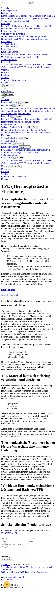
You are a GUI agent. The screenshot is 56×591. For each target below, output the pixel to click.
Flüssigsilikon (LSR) (22, 57)
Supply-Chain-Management (13, 80)
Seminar (5, 77)
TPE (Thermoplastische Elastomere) (35, 67)
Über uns (5, 70)
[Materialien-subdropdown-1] (18, 157)
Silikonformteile (19, 26)
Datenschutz (30, 572)
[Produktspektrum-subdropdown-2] (31, 127)
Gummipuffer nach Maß (12, 39)
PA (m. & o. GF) (37, 64)
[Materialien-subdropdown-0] (25, 147)
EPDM (4, 54)
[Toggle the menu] (16, 94)
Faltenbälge (6, 26)
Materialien (6, 49)
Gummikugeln (30, 39)
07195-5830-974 (10, 579)
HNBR (36, 57)
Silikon (9, 57)
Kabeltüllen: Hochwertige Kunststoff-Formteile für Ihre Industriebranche (28, 28)
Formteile (5, 23)
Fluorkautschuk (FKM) (24, 54)
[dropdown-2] (18, 143)
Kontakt (4, 82)
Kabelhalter (6, 41)
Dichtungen (6, 13)
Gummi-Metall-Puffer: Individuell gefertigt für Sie (23, 36)
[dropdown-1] (23, 102)
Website (5, 556)
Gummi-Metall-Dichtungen (31, 16)
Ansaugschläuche (35, 26)
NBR (10, 54)
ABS (3, 64)
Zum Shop (6, 91)
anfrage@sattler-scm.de (14, 577)
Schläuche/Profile (9, 44)
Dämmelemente (44, 39)
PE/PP (26, 64)
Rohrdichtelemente (9, 16)
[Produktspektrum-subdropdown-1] (16, 116)
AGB (22, 572)
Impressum (42, 572)
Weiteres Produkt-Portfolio (13, 34)
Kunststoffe (6, 62)
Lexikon (5, 75)
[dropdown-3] (16, 166)
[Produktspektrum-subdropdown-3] (23, 138)
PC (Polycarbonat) (14, 64)
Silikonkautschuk (9, 59)
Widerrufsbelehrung (10, 572)
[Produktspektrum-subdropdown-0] (18, 105)
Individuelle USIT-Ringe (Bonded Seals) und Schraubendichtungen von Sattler (27, 19)
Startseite (5, 8)
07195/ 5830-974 (9, 533)
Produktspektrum (9, 10)
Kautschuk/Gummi (9, 52)
